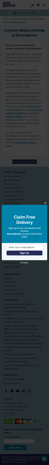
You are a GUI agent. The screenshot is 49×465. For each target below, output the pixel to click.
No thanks (24, 263)
